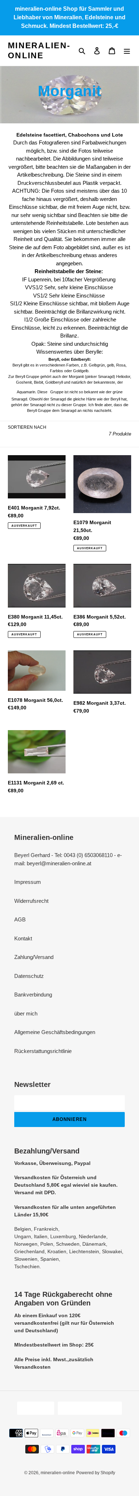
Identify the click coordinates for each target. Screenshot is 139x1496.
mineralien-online (39, 50)
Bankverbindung (33, 994)
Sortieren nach (27, 427)
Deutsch (33, 1408)
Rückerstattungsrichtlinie (43, 1051)
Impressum (27, 882)
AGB (20, 919)
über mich (25, 1013)
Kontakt (23, 938)
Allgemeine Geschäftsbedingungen (54, 1032)
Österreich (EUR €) (87, 1408)
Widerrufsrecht (31, 901)
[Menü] (126, 50)
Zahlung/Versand (33, 957)
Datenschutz (29, 976)
